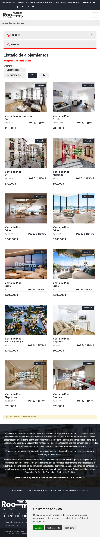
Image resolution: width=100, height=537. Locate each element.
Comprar (21, 23)
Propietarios (48, 490)
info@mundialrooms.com (84, 2)
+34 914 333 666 (35, 2)
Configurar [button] (69, 528)
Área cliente (81, 490)
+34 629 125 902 (52, 2)
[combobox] (15, 70)
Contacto (62, 490)
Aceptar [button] (38, 528)
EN (9, 7)
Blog (71, 490)
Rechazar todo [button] (53, 528)
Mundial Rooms (8, 23)
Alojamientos (20, 490)
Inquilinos (34, 490)
